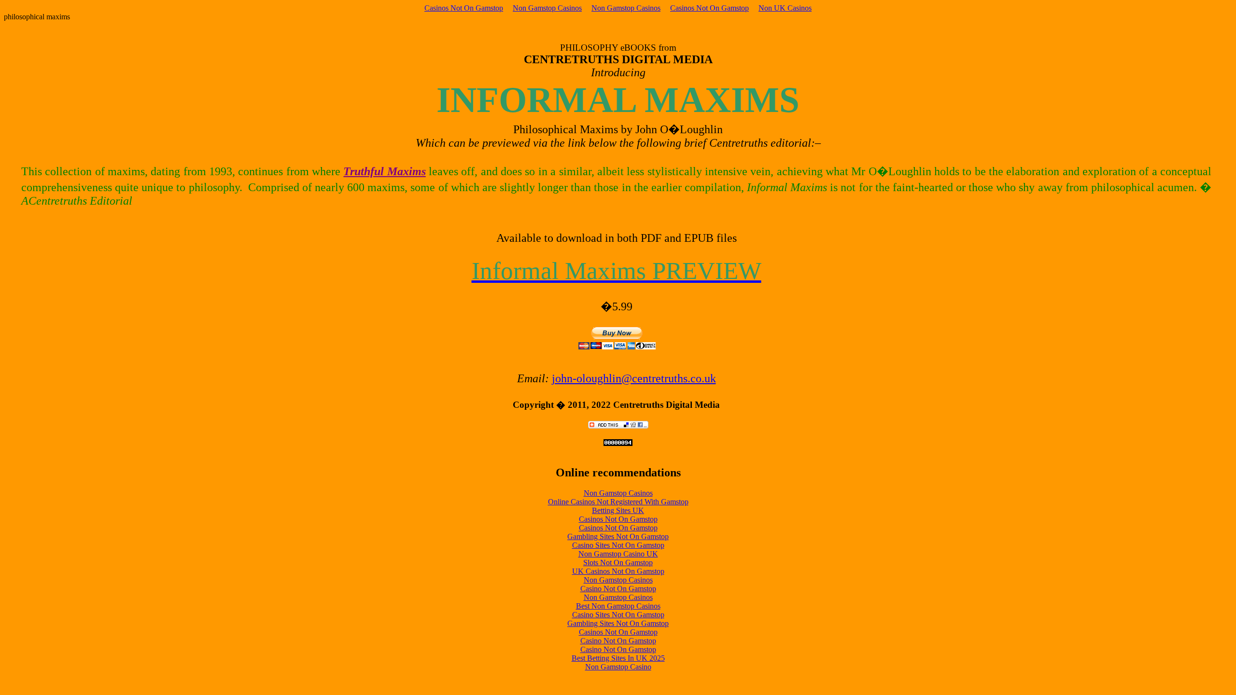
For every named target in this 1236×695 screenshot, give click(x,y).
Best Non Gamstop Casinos (618, 606)
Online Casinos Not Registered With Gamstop (618, 502)
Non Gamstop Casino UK (618, 554)
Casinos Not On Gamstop (463, 8)
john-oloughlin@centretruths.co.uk (634, 378)
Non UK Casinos (785, 8)
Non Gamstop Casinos (547, 8)
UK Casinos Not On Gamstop (618, 571)
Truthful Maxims (384, 171)
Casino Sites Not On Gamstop (618, 545)
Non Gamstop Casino (618, 667)
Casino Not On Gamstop (618, 588)
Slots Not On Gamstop (618, 562)
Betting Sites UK (618, 510)
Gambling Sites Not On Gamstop (618, 536)
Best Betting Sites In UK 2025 (618, 658)
